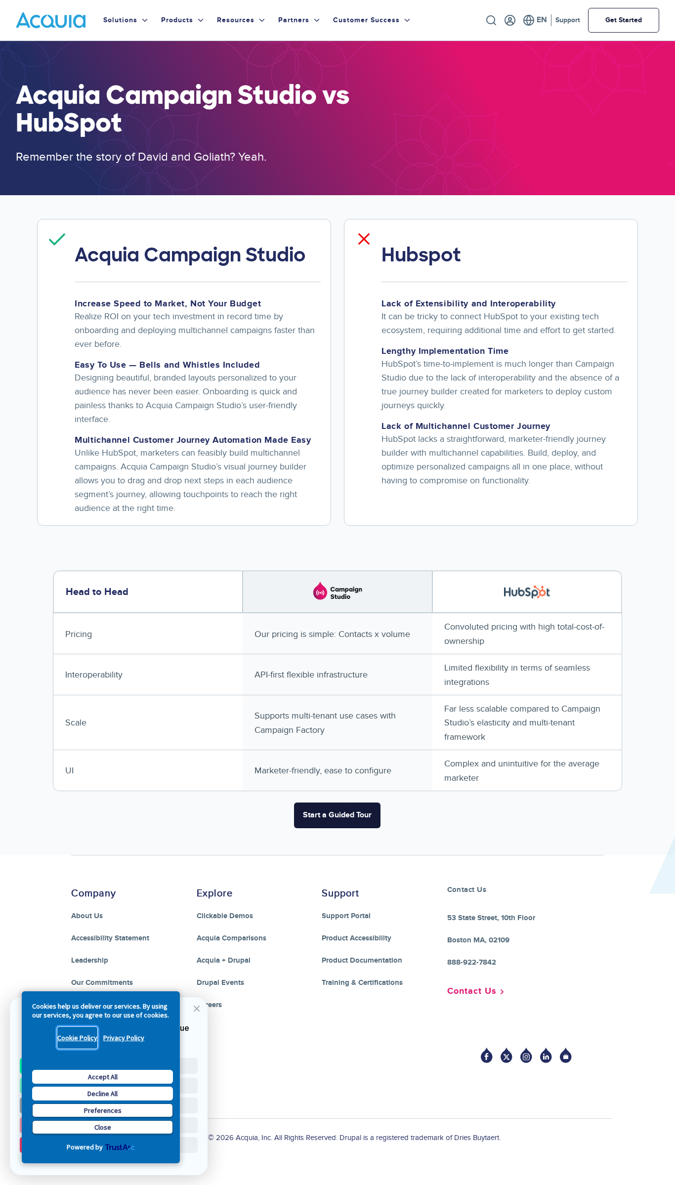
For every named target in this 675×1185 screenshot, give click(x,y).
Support (567, 20)
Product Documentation (362, 960)
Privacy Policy (123, 1037)
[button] (196, 1008)
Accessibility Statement (110, 938)
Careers (209, 1005)
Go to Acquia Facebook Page (487, 1055)
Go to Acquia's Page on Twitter (506, 1055)
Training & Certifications (362, 982)
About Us (87, 916)
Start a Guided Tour (337, 815)
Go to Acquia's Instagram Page (526, 1055)
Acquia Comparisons (231, 938)
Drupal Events (220, 982)
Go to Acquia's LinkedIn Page (546, 1055)
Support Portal (346, 916)
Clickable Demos (225, 916)
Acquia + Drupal (224, 960)
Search (491, 20)
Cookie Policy (77, 1037)
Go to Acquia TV (566, 1055)
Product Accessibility (356, 938)
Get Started (623, 20)
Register (510, 20)
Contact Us (472, 991)
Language (535, 20)
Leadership (89, 960)
